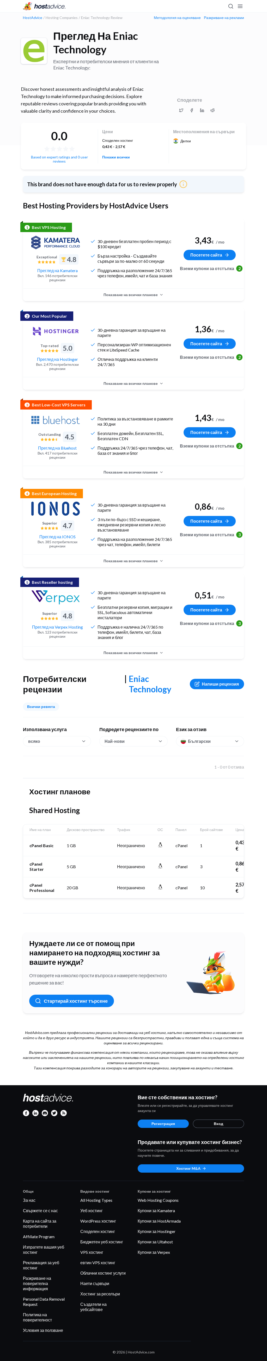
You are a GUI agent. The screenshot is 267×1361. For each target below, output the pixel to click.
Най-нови (115, 741)
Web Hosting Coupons (158, 1200)
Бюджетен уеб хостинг (101, 1241)
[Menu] (240, 6)
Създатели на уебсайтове (93, 1307)
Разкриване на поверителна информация (37, 1283)
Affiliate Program (38, 1236)
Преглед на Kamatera (57, 270)
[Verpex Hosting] (55, 597)
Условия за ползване (43, 1330)
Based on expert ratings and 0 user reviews (59, 159)
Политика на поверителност (37, 1317)
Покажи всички (116, 157)
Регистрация (163, 1123)
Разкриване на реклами (224, 18)
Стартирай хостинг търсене (76, 1001)
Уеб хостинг (91, 1210)
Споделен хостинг (97, 1231)
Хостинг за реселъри (100, 1293)
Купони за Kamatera (156, 1210)
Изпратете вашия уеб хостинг (43, 1249)
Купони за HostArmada (159, 1220)
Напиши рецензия (220, 683)
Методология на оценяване (177, 18)
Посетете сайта (206, 254)
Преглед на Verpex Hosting (57, 626)
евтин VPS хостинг (97, 1262)
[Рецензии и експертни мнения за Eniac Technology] (181, 110)
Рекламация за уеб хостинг (41, 1265)
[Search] (230, 6)
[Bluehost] (55, 420)
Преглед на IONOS (57, 536)
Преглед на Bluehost (57, 447)
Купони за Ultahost (155, 1241)
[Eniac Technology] (34, 51)
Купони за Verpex (154, 1252)
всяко (34, 741)
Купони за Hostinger (156, 1231)
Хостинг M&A (188, 1168)
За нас (29, 1200)
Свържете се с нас (40, 1210)
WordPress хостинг (98, 1220)
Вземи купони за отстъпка (210, 268)
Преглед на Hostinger (57, 359)
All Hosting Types (96, 1200)
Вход (218, 1123)
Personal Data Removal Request (44, 1301)
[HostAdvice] (44, 6)
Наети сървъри (94, 1283)
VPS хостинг (91, 1252)
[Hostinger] (55, 331)
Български (199, 741)
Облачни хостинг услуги (103, 1272)
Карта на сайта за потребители (39, 1223)
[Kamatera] (55, 242)
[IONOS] (55, 508)
